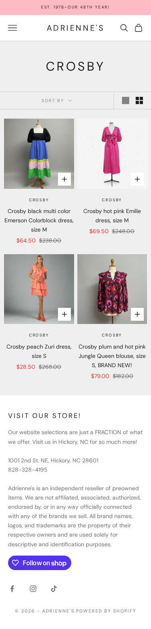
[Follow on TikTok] (54, 589)
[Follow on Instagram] (33, 589)
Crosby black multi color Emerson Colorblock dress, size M (39, 220)
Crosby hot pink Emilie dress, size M (112, 215)
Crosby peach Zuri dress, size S (39, 351)
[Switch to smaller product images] (139, 100)
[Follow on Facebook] (12, 589)
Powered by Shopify (106, 611)
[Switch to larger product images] (125, 100)
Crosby (39, 200)
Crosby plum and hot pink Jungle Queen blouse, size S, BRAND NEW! (112, 356)
